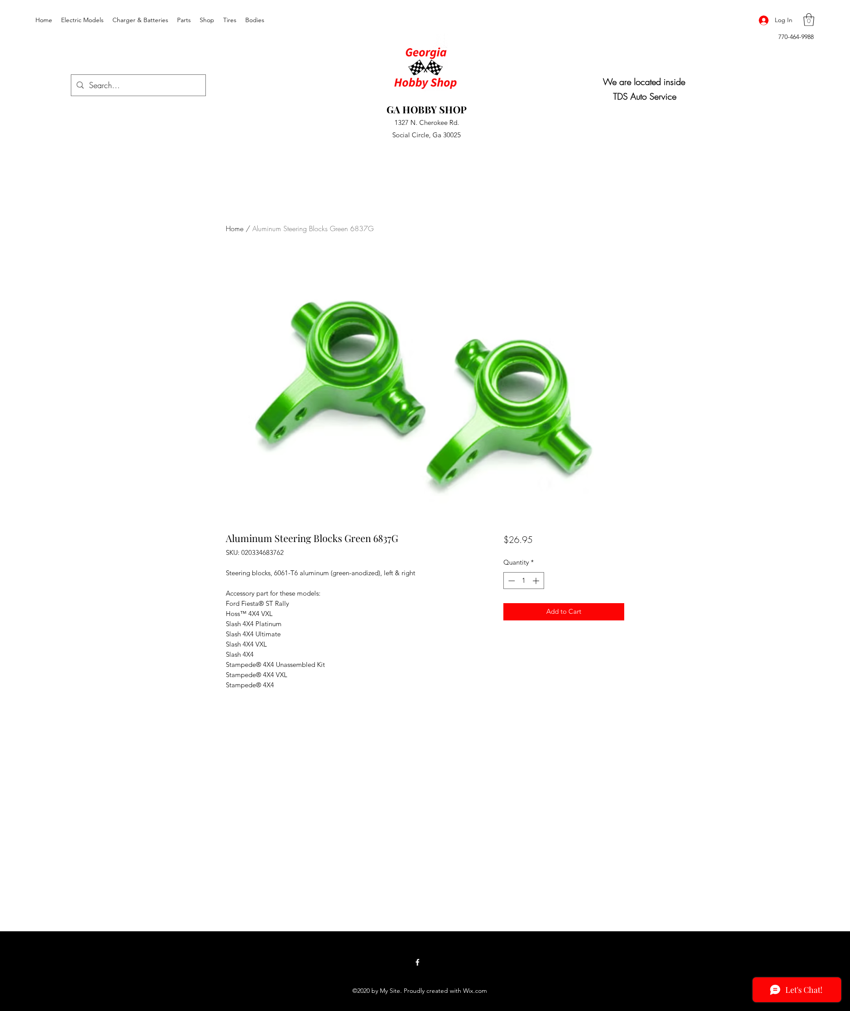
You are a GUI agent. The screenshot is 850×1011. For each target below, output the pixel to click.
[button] (809, 19)
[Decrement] (511, 581)
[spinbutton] (523, 581)
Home (234, 228)
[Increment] (537, 581)
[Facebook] (417, 962)
